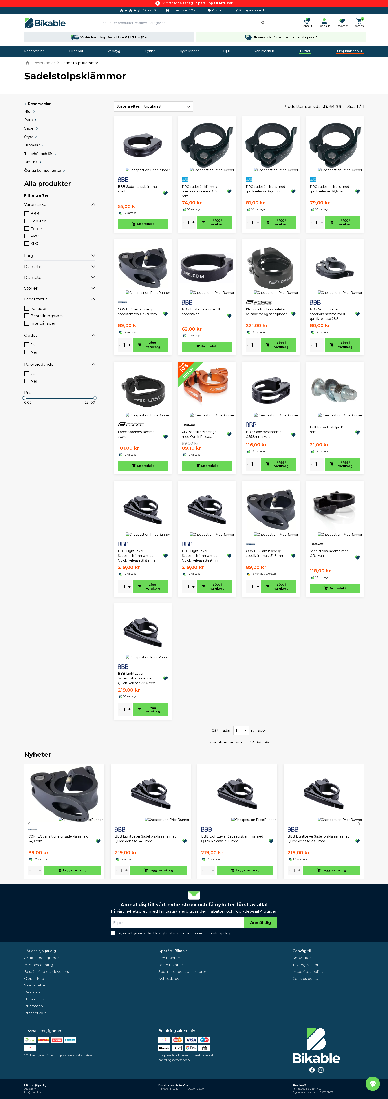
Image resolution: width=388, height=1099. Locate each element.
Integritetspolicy (308, 971)
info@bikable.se (33, 1092)
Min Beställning (38, 965)
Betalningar (35, 999)
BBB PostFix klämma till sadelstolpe (201, 311)
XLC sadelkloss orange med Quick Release (199, 434)
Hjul (226, 51)
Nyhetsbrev (168, 978)
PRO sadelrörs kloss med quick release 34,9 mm (265, 189)
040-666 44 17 (32, 1088)
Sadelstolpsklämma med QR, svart (329, 553)
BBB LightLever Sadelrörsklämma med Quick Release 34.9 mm (200, 555)
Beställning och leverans (46, 971)
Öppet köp (34, 978)
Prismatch (33, 1006)
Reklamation (36, 992)
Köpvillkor (302, 958)
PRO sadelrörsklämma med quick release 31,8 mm (200, 191)
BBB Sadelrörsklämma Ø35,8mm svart (263, 434)
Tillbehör (75, 51)
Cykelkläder (189, 51)
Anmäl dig (260, 922)
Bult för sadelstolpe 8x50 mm (329, 429)
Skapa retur (35, 985)
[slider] (24, 398)
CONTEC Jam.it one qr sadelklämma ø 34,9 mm (137, 311)
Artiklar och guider (41, 958)
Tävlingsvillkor (306, 965)
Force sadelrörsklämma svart (136, 434)
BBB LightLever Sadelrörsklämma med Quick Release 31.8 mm (136, 555)
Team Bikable (170, 965)
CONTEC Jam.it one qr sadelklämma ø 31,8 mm (265, 553)
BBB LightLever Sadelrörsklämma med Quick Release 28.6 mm (136, 678)
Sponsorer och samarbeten (182, 971)
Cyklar (150, 51)
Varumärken (264, 51)
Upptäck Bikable (173, 951)
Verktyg (114, 51)
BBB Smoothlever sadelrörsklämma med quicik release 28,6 (327, 314)
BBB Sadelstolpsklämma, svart (137, 189)
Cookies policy (305, 978)
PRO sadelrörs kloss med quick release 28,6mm (329, 189)
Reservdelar (34, 51)
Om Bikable (169, 958)
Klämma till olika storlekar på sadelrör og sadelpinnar (266, 311)
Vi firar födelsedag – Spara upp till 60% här (197, 3)
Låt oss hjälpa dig (40, 951)
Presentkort (35, 1013)
